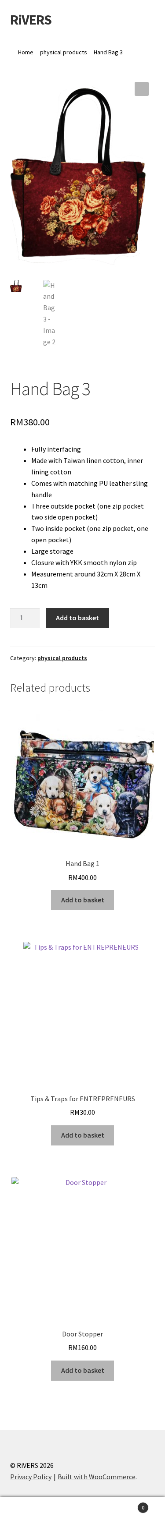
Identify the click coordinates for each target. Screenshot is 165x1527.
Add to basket (77, 617)
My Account (27, 1512)
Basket (127, 1504)
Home (25, 52)
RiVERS (30, 19)
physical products (63, 52)
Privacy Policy (30, 1476)
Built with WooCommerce (97, 1476)
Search (82, 1512)
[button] (142, 89)
